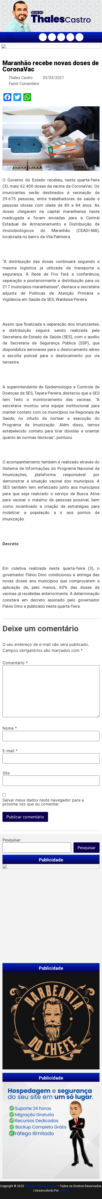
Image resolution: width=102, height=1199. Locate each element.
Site (6, 773)
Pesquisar (11, 840)
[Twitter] (61, 37)
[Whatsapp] (79, 37)
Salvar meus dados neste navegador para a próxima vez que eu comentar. (43, 802)
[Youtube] (70, 37)
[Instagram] (52, 37)
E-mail (10, 751)
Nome (9, 728)
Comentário (15, 663)
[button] (10, 37)
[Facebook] (43, 37)
